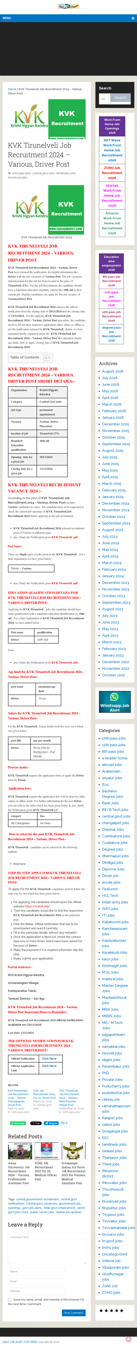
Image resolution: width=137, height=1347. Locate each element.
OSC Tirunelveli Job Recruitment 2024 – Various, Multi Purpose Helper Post (69, 1097)
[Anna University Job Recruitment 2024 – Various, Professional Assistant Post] (20, 1150)
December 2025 (115, 424)
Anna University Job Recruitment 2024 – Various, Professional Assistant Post (19, 1173)
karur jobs (110, 959)
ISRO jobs (110, 909)
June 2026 (110, 384)
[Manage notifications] (128, 1339)
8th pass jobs (113, 751)
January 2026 (113, 417)
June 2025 (110, 464)
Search (105, 88)
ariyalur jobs (112, 778)
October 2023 (113, 596)
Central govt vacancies (41, 1203)
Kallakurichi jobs (115, 922)
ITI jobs (108, 915)
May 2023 (110, 629)
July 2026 (110, 378)
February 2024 (114, 569)
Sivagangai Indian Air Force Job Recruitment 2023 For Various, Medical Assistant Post (73, 1173)
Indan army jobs (115, 902)
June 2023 (110, 622)
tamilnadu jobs (66, 173)
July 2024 (110, 536)
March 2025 (111, 483)
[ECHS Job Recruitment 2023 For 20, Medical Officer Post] (47, 1150)
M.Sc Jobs (110, 972)
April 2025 (110, 477)
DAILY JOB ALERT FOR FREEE (20, 1342)
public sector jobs (42, 1212)
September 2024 (116, 523)
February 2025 (114, 490)
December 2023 (115, 582)
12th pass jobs (114, 745)
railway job (111, 1099)
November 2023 (115, 589)
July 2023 (109, 616)
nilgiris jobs (111, 1060)
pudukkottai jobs (116, 1093)
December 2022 (115, 662)
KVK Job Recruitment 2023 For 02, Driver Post (45, 1094)
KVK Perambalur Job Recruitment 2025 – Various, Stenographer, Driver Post (18, 1097)
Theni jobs (111, 1164)
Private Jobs (112, 1079)
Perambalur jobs (116, 1066)
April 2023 (110, 635)
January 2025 (112, 497)
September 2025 (116, 444)
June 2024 (110, 543)
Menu (7, 18)
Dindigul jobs (112, 862)
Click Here (49, 1058)
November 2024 (116, 510)
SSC (105, 1138)
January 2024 (113, 576)
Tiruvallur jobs (114, 1221)
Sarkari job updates (69, 1212)
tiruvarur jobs (113, 1234)
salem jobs (111, 1124)
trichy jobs (110, 1247)
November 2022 (115, 668)
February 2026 (114, 411)
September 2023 (116, 602)
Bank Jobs (110, 803)
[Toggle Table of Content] (45, 358)
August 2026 (112, 371)
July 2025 (109, 457)
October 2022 (113, 675)
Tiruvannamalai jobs (118, 1228)
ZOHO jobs (111, 1292)
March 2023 (111, 642)
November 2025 (115, 431)
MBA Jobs (110, 1009)
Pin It (64, 1123)
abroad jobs (112, 765)
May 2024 (110, 549)
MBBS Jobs (111, 1016)
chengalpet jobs (115, 823)
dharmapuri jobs (115, 856)
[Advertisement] (68, 49)
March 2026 (111, 404)
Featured (110, 889)
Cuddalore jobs (115, 843)
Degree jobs (112, 849)
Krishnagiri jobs (114, 966)
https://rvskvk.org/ (37, 906)
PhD (105, 1073)
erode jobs (111, 882)
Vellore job (111, 1261)
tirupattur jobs (114, 1208)
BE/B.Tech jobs (115, 810)
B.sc (105, 784)
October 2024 (113, 516)
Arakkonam (111, 771)
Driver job (110, 876)
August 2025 (112, 450)
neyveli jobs (112, 1053)
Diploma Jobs (113, 869)
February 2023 (114, 649)
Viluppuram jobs (115, 1267)
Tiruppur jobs (113, 1214)
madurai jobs (112, 979)
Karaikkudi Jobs (114, 952)
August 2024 (112, 530)
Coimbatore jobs (116, 836)
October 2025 (113, 437)
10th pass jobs (21, 173)
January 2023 (113, 655)
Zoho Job (110, 1286)
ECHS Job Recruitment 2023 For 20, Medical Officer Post (46, 1171)
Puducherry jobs (115, 1086)
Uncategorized (114, 1254)
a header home (115, 758)
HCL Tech (110, 895)
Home (12, 89)
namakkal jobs (113, 1046)
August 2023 (112, 609)
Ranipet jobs (112, 1118)
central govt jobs (43, 173)
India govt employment (59, 1208)
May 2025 (110, 470)
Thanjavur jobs (114, 1157)
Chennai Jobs (113, 829)
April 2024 (110, 556)
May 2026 (110, 391)
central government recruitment (37, 1199)
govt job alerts (32, 1208)
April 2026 (110, 398)
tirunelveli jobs (17, 177)
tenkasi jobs (112, 1151)
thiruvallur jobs (114, 1183)
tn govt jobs (112, 1241)
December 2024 (115, 503)
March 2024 (111, 563)
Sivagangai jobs (115, 1131)
